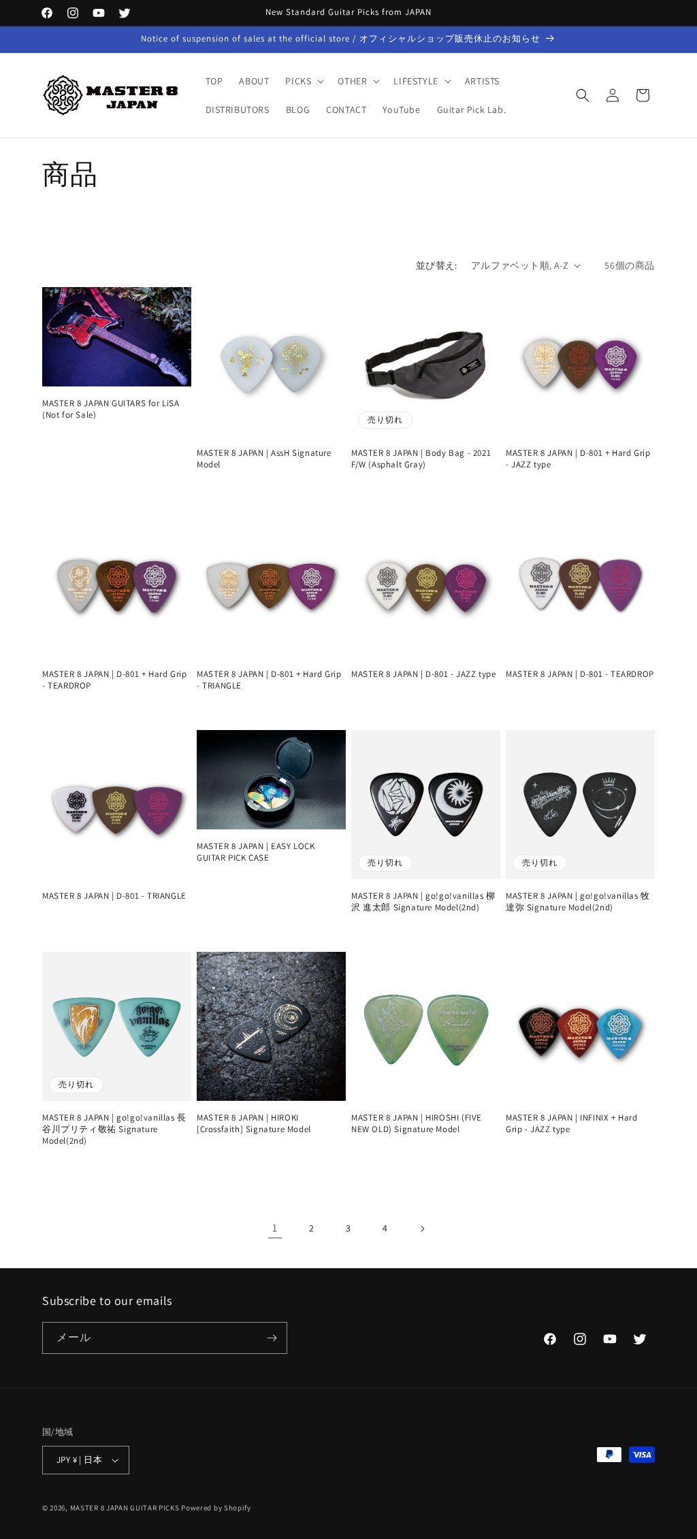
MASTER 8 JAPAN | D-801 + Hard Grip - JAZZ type (578, 459)
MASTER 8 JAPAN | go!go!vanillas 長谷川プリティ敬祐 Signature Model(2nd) (114, 1129)
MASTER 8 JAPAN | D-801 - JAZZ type (423, 674)
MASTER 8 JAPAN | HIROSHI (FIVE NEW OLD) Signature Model (416, 1123)
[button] (303, 81)
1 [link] (275, 1228)
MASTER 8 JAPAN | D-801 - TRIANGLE (114, 896)
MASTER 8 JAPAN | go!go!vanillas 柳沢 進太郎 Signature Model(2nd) (423, 902)
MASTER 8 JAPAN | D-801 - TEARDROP (580, 674)
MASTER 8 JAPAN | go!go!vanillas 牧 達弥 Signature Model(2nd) (578, 902)
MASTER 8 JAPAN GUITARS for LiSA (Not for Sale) (111, 409)
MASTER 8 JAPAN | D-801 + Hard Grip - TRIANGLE (269, 680)
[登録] (272, 1338)
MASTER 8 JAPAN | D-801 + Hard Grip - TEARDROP (114, 680)
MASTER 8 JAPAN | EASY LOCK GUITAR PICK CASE (256, 852)
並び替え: (436, 265)
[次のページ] (422, 1229)
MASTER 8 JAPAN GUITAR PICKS (125, 1507)
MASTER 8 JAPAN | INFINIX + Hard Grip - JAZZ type (572, 1123)
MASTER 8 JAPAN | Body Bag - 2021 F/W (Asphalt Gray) (421, 459)
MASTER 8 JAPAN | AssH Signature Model (264, 459)
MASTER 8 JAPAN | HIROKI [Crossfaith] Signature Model (254, 1123)
